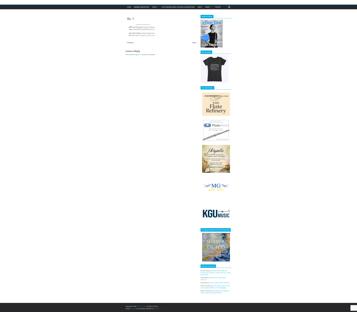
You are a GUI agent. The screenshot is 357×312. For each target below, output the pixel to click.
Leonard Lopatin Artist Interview (219, 283)
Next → (195, 43)
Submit (207, 7)
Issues (154, 7)
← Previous (130, 43)
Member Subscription (141, 7)
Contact (218, 7)
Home (129, 7)
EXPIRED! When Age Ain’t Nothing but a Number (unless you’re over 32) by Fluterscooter (216, 273)
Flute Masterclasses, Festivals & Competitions (178, 7)
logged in (138, 54)
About (200, 7)
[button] (157, 7)
